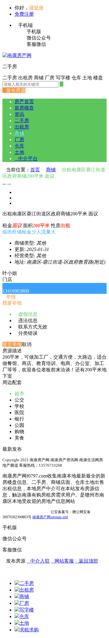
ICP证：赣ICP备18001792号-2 (26, 512)
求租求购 (29, 629)
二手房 (22, 120)
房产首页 (24, 101)
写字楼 (26, 609)
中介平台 (26, 158)
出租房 (22, 126)
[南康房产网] (16, 55)
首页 (35, 169)
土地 (19, 152)
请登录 (36, 7)
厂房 (19, 139)
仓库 (19, 145)
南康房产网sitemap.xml (50, 517)
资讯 (19, 114)
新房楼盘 (24, 107)
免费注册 (24, 14)
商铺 (19, 133)
